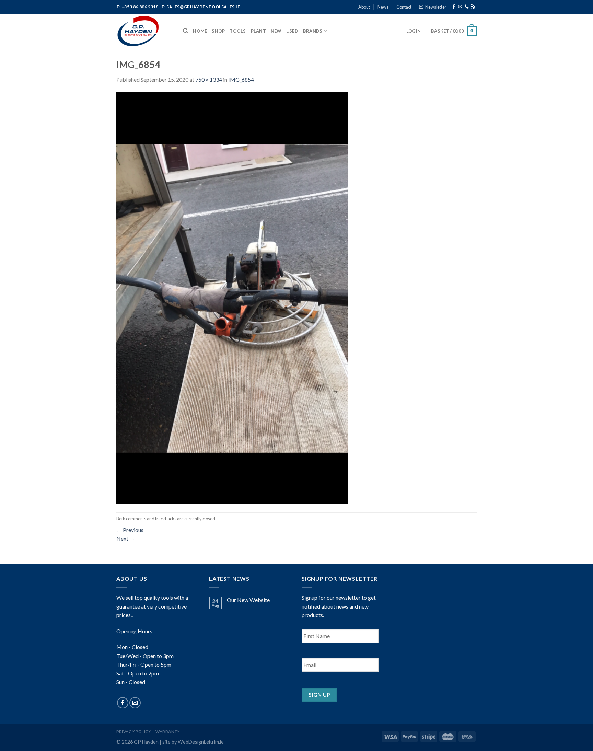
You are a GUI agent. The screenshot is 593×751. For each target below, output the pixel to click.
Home (200, 31)
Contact (403, 7)
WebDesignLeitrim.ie (201, 742)
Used (292, 31)
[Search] (185, 30)
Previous (129, 530)
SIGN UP (319, 695)
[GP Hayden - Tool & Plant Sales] (144, 31)
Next (125, 538)
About (364, 7)
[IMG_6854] (232, 297)
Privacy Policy (133, 731)
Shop (218, 31)
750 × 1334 (208, 79)
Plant (258, 31)
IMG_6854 (241, 79)
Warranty (167, 731)
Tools (238, 31)
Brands (313, 31)
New (276, 31)
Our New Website (248, 600)
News (382, 7)
